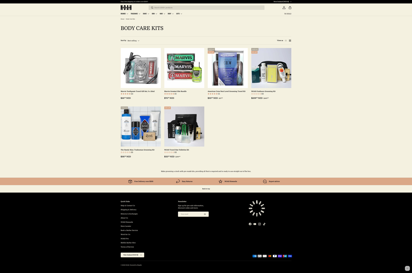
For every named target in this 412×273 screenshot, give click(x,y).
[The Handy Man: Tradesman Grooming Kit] (141, 126)
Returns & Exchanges (129, 214)
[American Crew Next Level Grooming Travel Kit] (228, 68)
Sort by (123, 40)
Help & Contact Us (128, 206)
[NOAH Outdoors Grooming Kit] (271, 68)
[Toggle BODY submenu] (173, 13)
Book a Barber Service (129, 230)
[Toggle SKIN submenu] (156, 13)
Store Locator (126, 226)
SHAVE (145, 14)
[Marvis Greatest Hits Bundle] (184, 68)
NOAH (127, 265)
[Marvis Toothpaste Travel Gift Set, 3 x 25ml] (141, 68)
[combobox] (206, 7)
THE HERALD (287, 14)
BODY (169, 14)
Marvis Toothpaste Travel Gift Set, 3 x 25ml (138, 91)
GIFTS (178, 14)
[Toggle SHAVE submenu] (148, 13)
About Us (124, 218)
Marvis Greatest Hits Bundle (175, 91)
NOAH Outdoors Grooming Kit (263, 91)
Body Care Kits (130, 19)
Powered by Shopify (136, 265)
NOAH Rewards (127, 222)
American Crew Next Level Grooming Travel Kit (226, 91)
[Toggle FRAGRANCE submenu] (139, 13)
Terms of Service (127, 247)
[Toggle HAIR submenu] (164, 13)
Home (122, 19)
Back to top (206, 189)
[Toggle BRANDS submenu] (127, 13)
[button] (290, 7)
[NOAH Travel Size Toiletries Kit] (184, 126)
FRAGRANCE (134, 14)
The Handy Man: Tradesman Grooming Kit (137, 150)
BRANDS (123, 14)
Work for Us (125, 234)
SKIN (153, 14)
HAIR (161, 14)
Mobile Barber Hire (128, 243)
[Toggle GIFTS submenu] (181, 13)
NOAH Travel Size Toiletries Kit (176, 150)
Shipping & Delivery (128, 210)
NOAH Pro (125, 239)
